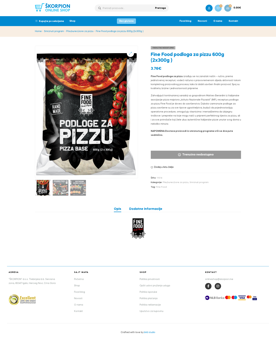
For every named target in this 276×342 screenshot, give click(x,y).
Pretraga (160, 8)
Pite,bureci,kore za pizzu (79, 31)
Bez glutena (126, 21)
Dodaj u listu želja (163, 167)
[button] (130, 53)
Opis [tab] (117, 209)
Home (38, 31)
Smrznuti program (54, 31)
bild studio (149, 332)
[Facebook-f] (208, 286)
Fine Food (161, 187)
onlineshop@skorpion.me (219, 279)
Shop (72, 21)
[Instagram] (218, 286)
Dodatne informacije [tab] (145, 209)
